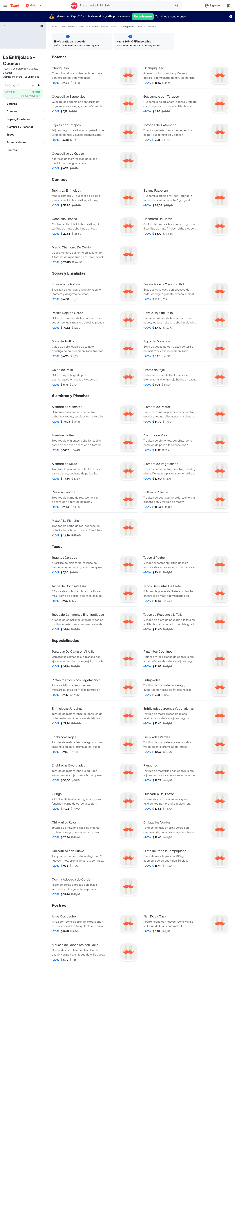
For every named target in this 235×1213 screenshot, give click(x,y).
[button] (34, 5)
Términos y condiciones (171, 16)
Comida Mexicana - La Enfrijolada (21, 76)
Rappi (55, 26)
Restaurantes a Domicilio (75, 26)
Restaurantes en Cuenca (103, 26)
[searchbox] (125, 5)
